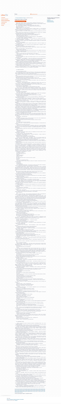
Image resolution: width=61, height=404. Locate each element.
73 (36, 391)
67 (26, 391)
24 (18, 389)
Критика (2, 25)
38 (41, 389)
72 (34, 391)
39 (42, 389)
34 (34, 389)
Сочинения (3, 17)
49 (28, 390)
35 (36, 389)
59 (44, 390)
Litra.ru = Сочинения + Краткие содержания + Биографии (15, 399)
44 (20, 390)
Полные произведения (5, 20)
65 (23, 391)
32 (31, 389)
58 (42, 390)
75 (39, 391)
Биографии (3, 23)
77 (42, 391)
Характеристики (4, 22)
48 (26, 390)
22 (15, 389)
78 (44, 391)
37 (39, 389)
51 (31, 390)
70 (31, 391)
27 (23, 389)
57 (41, 390)
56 (39, 390)
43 (18, 390)
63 (20, 391)
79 (15, 392)
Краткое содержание (50, 20)
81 (18, 392)
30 (28, 389)
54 (36, 390)
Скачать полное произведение (20, 21)
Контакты (16, 400)
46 (23, 390)
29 (26, 389)
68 (28, 391)
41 (15, 390)
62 (18, 391)
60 (15, 391)
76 (41, 391)
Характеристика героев (50, 21)
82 (20, 392)
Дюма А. (24, 17)
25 (20, 389)
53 (34, 390)
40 (44, 389)
